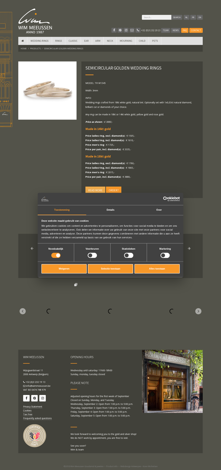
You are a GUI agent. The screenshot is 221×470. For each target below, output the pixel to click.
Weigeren (64, 268)
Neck (110, 41)
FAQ (185, 30)
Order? (114, 190)
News (176, 30)
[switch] (92, 255)
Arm (97, 41)
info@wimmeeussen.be (38, 385)
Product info (112, 466)
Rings (58, 41)
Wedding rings (40, 41)
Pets (155, 41)
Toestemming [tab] (62, 210)
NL (186, 17)
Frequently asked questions (37, 418)
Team (166, 30)
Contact (196, 30)
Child (142, 41)
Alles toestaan (157, 268)
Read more (95, 190)
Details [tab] (111, 210)
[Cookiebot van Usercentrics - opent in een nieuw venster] (165, 198)
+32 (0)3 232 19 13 (150, 30)
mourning (126, 41)
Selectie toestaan (110, 268)
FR (193, 17)
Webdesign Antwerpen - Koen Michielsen (139, 466)
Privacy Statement (32, 406)
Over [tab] (159, 210)
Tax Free (27, 414)
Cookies (27, 410)
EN (200, 17)
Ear (86, 41)
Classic (73, 41)
